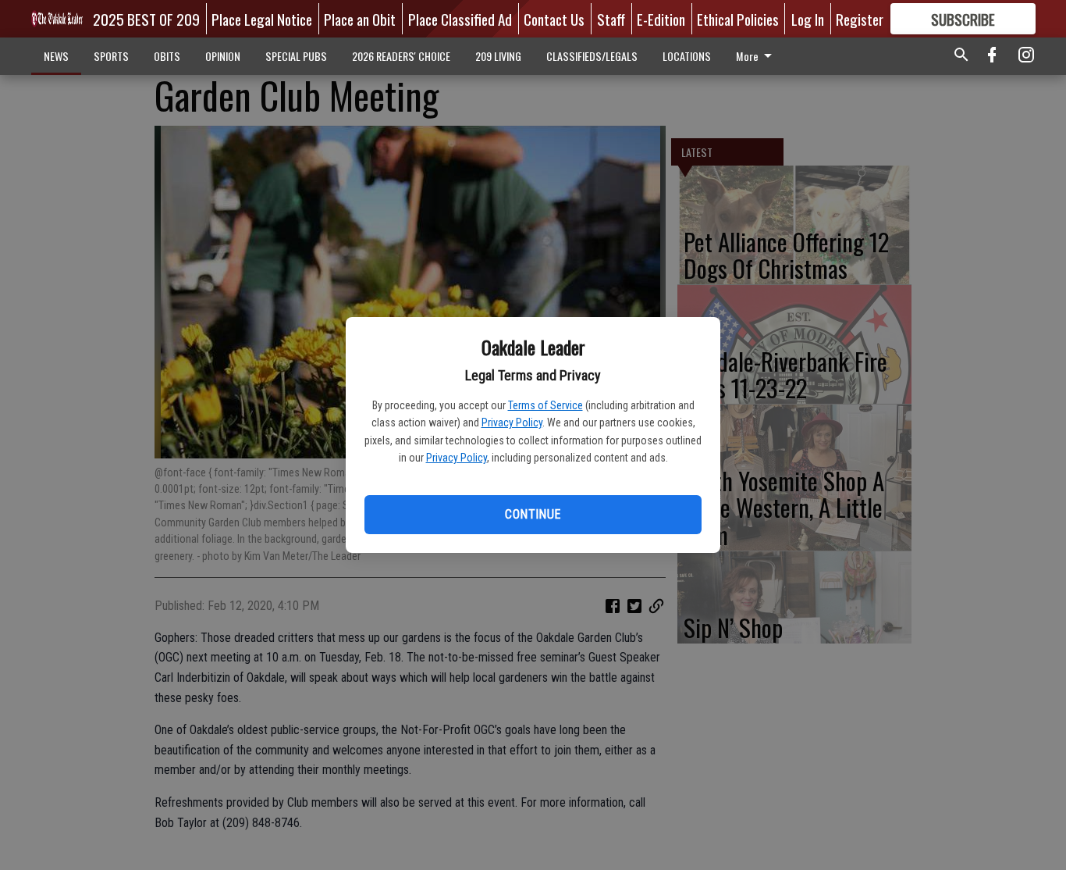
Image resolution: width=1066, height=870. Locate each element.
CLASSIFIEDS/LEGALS (592, 56)
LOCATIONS (687, 56)
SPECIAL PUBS (296, 56)
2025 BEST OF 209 (146, 19)
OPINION (222, 56)
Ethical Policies (738, 19)
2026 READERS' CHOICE (401, 56)
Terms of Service (545, 405)
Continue (532, 514)
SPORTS (111, 56)
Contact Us (554, 19)
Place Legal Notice (261, 19)
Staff (611, 19)
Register (859, 19)
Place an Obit (360, 19)
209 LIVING (498, 56)
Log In (807, 19)
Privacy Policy (511, 422)
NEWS (56, 56)
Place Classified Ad (460, 19)
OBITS (167, 56)
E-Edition (661, 19)
